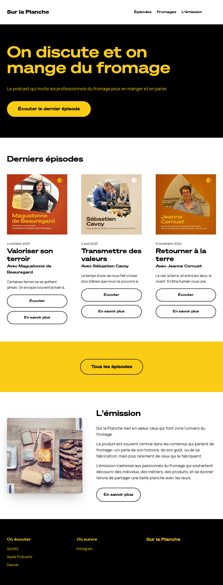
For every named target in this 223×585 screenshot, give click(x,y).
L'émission (192, 12)
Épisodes (143, 12)
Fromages (166, 12)
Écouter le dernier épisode (49, 109)
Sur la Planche (163, 539)
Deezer (13, 564)
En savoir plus (37, 317)
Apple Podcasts (19, 556)
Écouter (37, 301)
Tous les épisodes (111, 367)
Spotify (13, 548)
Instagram (85, 548)
